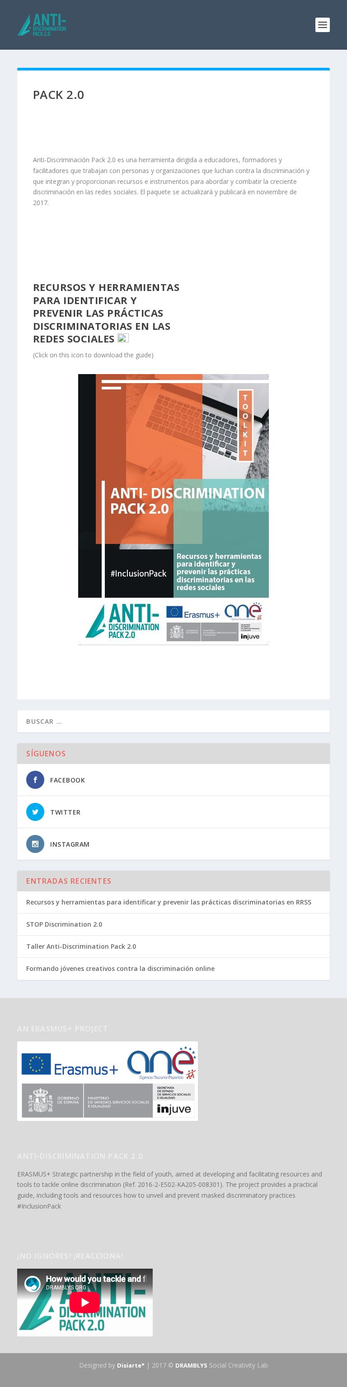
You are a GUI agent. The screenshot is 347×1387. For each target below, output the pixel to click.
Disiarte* (131, 1365)
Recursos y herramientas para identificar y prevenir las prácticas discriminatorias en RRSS (168, 902)
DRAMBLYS (191, 1365)
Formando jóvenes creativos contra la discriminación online (120, 968)
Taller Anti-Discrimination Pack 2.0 (81, 946)
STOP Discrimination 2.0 (64, 924)
